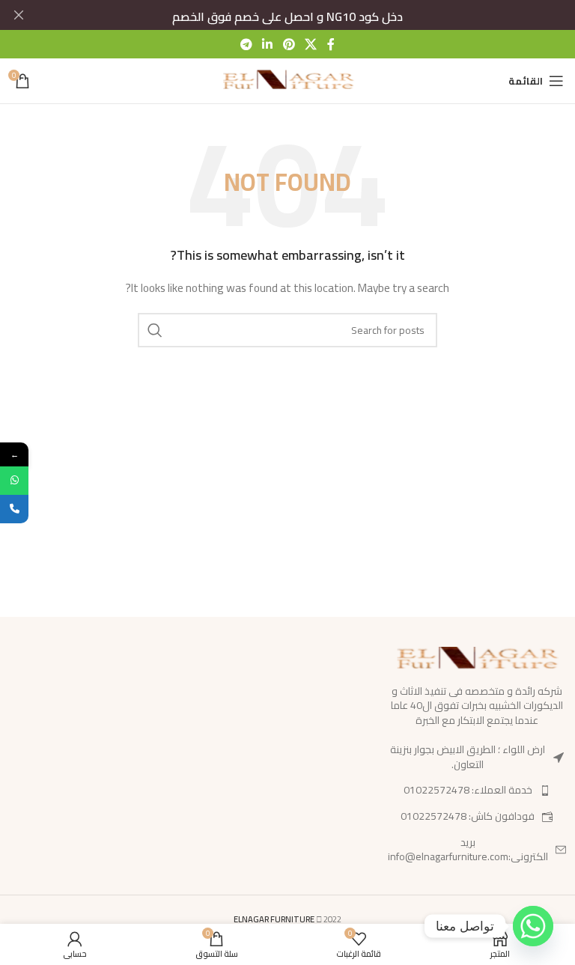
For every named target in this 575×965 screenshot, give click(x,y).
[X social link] (310, 44)
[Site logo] (288, 80)
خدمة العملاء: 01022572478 (468, 790)
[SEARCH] (155, 330)
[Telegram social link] (246, 44)
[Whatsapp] (533, 926)
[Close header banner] (18, 15)
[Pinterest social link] (288, 44)
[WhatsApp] (14, 480)
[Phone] (14, 509)
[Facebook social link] (331, 44)
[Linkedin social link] (268, 44)
